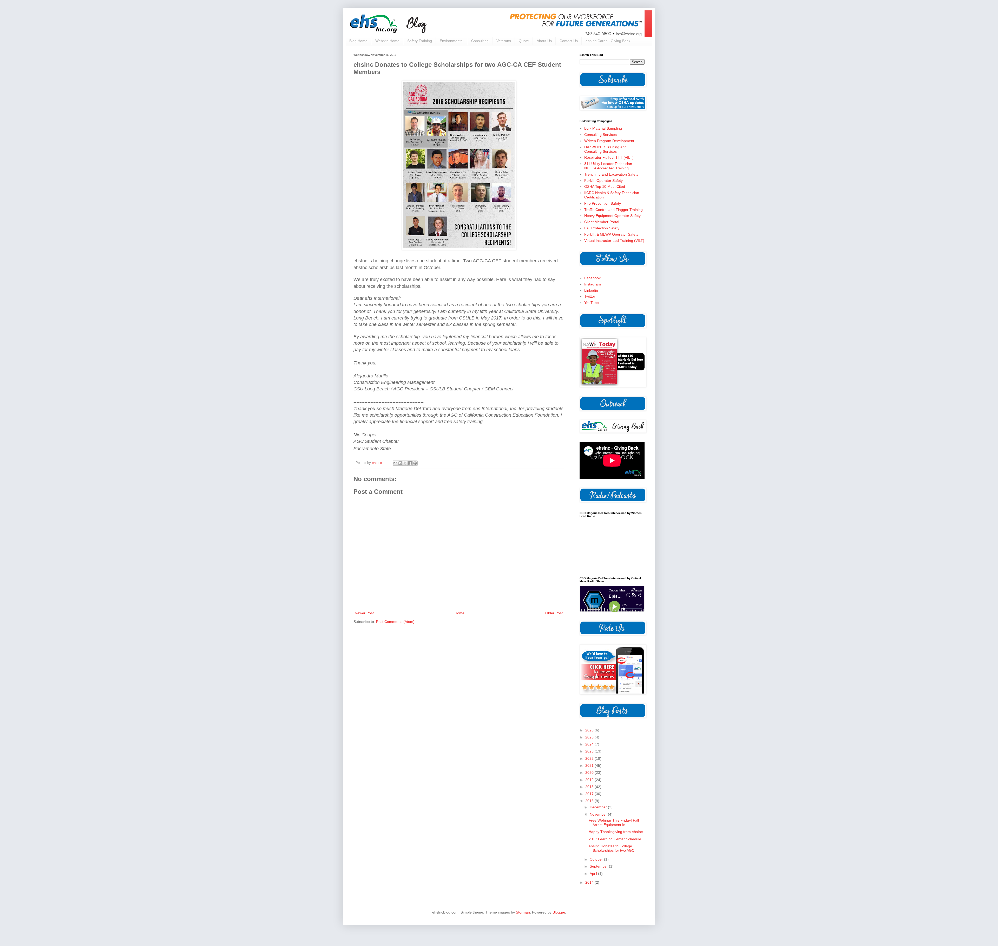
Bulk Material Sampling (603, 128)
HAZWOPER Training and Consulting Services (605, 149)
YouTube (591, 303)
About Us (544, 41)
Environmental (451, 41)
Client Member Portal (601, 222)
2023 (590, 751)
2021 (590, 765)
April (594, 873)
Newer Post (364, 613)
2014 (590, 882)
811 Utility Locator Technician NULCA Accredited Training (608, 166)
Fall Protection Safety (601, 228)
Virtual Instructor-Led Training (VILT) (614, 240)
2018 (590, 787)
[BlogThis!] (400, 463)
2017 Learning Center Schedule (615, 839)
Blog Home (358, 41)
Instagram (592, 284)
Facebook (592, 278)
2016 (590, 801)
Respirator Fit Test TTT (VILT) (609, 157)
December (599, 807)
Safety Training (419, 41)
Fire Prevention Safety (602, 203)
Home (459, 613)
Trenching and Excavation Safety (611, 174)
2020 (590, 772)
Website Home (387, 41)
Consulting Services (600, 134)
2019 (590, 780)
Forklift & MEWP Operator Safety (611, 234)
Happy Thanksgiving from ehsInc (616, 832)
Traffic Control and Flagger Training (613, 210)
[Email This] (395, 463)
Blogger (559, 912)
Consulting (480, 41)
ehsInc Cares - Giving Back (608, 41)
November (599, 814)
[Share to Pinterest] (415, 463)
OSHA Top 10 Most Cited (604, 186)
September (599, 866)
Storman (523, 912)
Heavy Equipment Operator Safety (612, 216)
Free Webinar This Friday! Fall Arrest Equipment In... (614, 822)
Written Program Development (609, 141)
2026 (590, 730)
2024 (590, 744)
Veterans (503, 41)
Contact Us (569, 41)
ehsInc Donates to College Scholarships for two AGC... (613, 848)
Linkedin (591, 290)
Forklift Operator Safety (603, 180)
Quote (524, 41)
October (597, 859)
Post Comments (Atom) (395, 621)
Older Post (554, 613)
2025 (590, 737)
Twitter (589, 296)
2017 (590, 794)
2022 (590, 758)
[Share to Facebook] (410, 463)
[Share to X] (405, 463)
